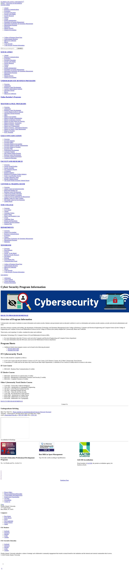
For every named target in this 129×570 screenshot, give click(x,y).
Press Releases (8, 250)
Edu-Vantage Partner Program (12, 153)
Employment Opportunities (11, 497)
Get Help (6, 498)
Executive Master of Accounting (13, 144)
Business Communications (11, 9)
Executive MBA (8, 142)
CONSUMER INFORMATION (13, 495)
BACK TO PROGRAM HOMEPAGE (14, 315)
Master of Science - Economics (12, 123)
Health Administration (10, 20)
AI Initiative (7, 171)
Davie (6, 519)
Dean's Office (8, 214)
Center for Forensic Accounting (13, 195)
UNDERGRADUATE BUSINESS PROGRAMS (18, 81)
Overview (7, 84)
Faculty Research (9, 16)
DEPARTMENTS (7, 227)
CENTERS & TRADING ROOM (13, 184)
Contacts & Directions (10, 158)
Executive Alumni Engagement (13, 156)
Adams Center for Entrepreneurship (14, 189)
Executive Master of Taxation (12, 147)
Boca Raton (7, 516)
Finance (6, 17)
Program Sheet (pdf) (13, 348)
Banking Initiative (9, 172)
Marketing (7, 27)
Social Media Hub (9, 259)
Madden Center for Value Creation (13, 198)
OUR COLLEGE (7, 205)
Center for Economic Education (13, 193)
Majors (6, 92)
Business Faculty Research (11, 255)
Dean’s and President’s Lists (12, 216)
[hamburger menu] (64, 33)
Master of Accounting (10, 116)
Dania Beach (7, 518)
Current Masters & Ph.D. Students (13, 112)
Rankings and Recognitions (11, 222)
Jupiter (6, 524)
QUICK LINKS (5, 5)
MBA (5, 115)
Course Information (9, 281)
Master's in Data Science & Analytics (14, 121)
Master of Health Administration (13, 118)
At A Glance (7, 210)
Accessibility (7, 500)
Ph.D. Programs (8, 132)
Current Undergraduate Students (13, 89)
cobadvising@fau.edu (10, 415)
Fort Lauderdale (8, 521)
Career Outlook (8, 279)
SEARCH (20, 48)
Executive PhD (8, 148)
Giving (6, 19)
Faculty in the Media (10, 14)
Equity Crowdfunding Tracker (12, 176)
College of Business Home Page (13, 37)
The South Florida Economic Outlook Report (16, 180)
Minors (6, 42)
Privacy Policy (8, 492)
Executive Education (10, 12)
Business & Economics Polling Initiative (15, 174)
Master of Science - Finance (12, 124)
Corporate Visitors (9, 213)
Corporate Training (9, 152)
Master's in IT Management (11, 126)
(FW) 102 (34, 415)
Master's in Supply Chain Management (15, 129)
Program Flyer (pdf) (13, 350)
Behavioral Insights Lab (10, 190)
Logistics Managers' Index (11, 177)
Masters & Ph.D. (9, 28)
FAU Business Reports (10, 169)
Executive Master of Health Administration (16, 145)
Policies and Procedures (10, 221)
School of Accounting (10, 30)
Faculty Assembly (9, 168)
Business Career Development (12, 87)
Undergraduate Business (11, 39)
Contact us (7, 501)
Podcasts (6, 258)
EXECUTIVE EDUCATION (11, 136)
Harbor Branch (8, 522)
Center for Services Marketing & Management (17, 196)
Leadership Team (9, 219)
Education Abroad (9, 90)
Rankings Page (64, 480)
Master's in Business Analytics (12, 120)
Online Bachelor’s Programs (11, 97)
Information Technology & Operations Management (18, 23)
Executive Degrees (9, 140)
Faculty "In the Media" (10, 253)
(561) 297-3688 (22, 415)
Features (6, 251)
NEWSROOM (6, 245)
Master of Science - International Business (15, 127)
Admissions (7, 85)
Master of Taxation (9, 131)
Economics (7, 11)
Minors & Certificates (10, 40)
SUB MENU (4, 275)
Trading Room (8, 201)
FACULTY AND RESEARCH (12, 161)
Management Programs (10, 25)
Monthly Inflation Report (11, 179)
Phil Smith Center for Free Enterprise (14, 200)
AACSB (89, 463)
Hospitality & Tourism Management (14, 22)
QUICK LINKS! (7, 52)
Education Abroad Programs (12, 113)
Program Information (10, 282)
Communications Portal (10, 261)
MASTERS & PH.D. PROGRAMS (13, 104)
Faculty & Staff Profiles (10, 166)
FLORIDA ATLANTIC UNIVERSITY (12, 2)
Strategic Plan (8, 224)
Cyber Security (8, 44)
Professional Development (11, 150)
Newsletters (7, 256)
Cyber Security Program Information (14, 45)
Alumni (6, 8)
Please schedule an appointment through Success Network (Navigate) (32, 412)
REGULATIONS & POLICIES (13, 494)
